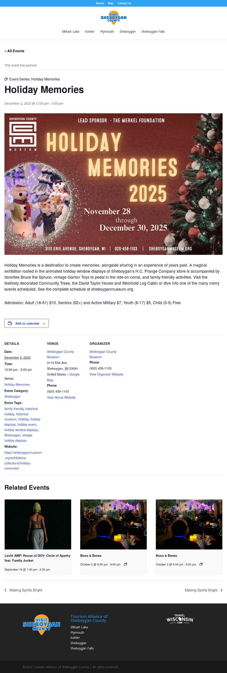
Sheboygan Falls (153, 32)
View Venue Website (61, 397)
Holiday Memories (17, 384)
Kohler (89, 32)
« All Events (14, 50)
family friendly (13, 408)
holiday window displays (21, 429)
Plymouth (107, 32)
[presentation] (38, 524)
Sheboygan (128, 32)
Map (111, 3)
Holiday (23, 419)
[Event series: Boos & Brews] (125, 564)
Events (100, 3)
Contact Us (124, 3)
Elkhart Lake (70, 32)
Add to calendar (27, 323)
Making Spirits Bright (25, 590)
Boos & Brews (91, 555)
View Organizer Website (106, 374)
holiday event (27, 424)
